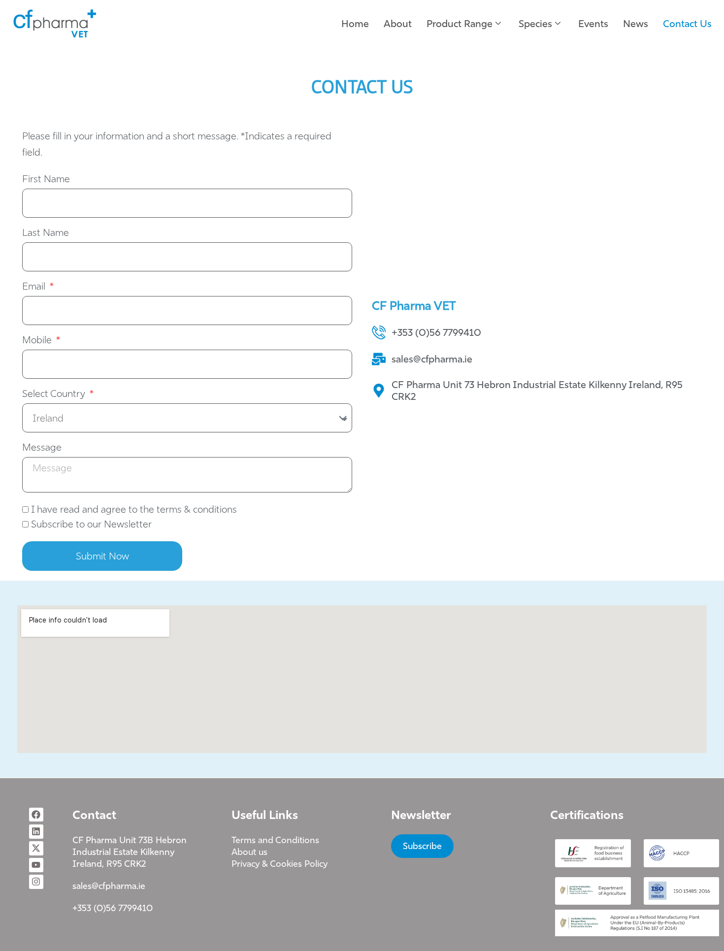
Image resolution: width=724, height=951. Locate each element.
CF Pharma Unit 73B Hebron (129, 840)
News (635, 23)
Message (42, 447)
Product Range (460, 23)
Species (535, 23)
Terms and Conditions (275, 840)
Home (355, 23)
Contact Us (687, 23)
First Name (46, 179)
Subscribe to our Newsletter (91, 524)
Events (593, 23)
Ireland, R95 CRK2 (109, 863)
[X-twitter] (36, 848)
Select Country (55, 394)
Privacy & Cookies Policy (279, 863)
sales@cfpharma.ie (108, 885)
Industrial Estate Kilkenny (123, 851)
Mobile (38, 340)
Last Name (45, 233)
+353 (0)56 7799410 (112, 908)
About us (249, 851)
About (398, 23)
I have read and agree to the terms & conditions (134, 509)
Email (35, 286)
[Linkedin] (36, 831)
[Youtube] (36, 865)
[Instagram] (36, 882)
